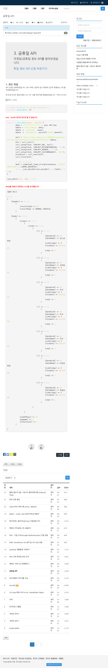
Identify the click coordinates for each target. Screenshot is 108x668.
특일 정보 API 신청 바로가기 (30, 68)
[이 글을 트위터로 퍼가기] (7, 454)
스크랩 (60, 455)
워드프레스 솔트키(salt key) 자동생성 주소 (24, 521)
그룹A (26, 8)
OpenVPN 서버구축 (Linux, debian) (23, 507)
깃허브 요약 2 (14, 614)
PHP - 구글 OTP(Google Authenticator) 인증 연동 (28, 535)
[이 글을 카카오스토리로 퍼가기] (11, 454)
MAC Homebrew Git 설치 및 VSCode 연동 (25, 542)
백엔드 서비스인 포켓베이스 (19, 564)
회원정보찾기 (96, 40)
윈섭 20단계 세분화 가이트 (86, 59)
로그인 (75, 2)
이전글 (12, 464)
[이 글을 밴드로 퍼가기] (14, 454)
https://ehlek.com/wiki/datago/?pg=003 (24, 33)
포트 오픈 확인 (14, 499)
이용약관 (14, 658)
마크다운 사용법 (15, 607)
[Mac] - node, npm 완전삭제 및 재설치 (24, 514)
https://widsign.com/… (85, 85)
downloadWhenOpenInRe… (87, 79)
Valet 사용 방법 (82, 55)
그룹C (42, 8)
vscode (12, 585)
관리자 (5, 22)
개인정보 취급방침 (24, 658)
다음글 (19, 464)
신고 (66, 455)
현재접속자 (96, 2)
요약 (11, 599)
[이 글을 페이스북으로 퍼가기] (4, 454)
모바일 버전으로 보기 (54, 664)
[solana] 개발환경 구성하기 (19, 549)
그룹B (34, 8)
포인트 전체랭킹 (38, 658)
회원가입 (85, 2)
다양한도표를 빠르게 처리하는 (87, 62)
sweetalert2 (81, 51)
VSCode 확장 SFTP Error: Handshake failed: (26, 592)
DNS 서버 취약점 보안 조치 (19, 557)
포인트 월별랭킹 (51, 658)
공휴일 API (13, 571)
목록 (5, 464)
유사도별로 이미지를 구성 (18, 578)
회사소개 (6, 658)
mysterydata (14, 628)
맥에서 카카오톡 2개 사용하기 (20, 528)
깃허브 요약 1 (14, 621)
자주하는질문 (53, 8)
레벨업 (61, 658)
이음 (5, 8)
